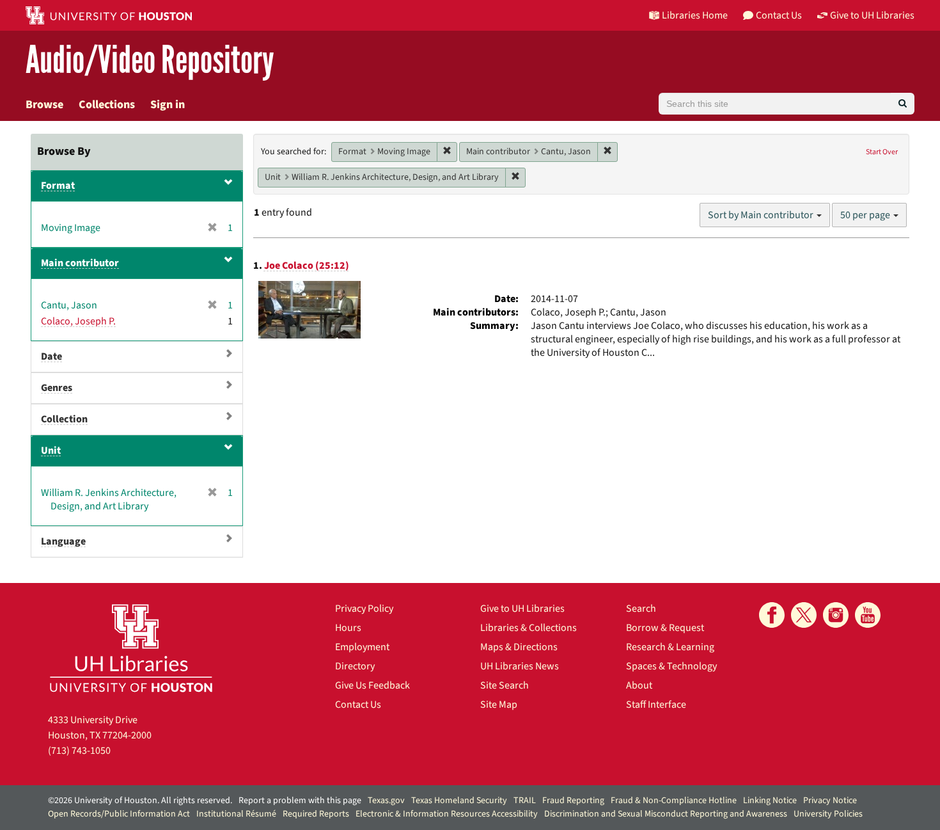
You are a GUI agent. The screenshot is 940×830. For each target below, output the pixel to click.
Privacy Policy (364, 609)
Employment (362, 647)
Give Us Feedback (372, 685)
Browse (44, 105)
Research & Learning (670, 647)
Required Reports (316, 814)
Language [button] (63, 541)
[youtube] (868, 615)
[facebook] (772, 615)
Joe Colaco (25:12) (306, 266)
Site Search (504, 685)
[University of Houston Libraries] (131, 648)
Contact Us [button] (779, 15)
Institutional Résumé (236, 814)
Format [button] (58, 186)
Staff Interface (656, 705)
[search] (902, 104)
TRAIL (524, 800)
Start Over (882, 152)
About (639, 685)
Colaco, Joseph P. (78, 321)
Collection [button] (64, 419)
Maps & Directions (519, 647)
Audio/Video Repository (150, 60)
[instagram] (836, 615)
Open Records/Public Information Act (119, 814)
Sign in (167, 105)
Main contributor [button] (80, 263)
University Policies (828, 814)
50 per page (866, 215)
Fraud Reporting (573, 800)
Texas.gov (386, 800)
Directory (355, 666)
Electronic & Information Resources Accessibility (447, 814)
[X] (804, 615)
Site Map (498, 705)
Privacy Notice (830, 800)
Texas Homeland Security (459, 800)
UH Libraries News (519, 666)
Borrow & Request (665, 628)
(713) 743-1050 (79, 751)
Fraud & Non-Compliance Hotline (674, 800)
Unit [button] (51, 450)
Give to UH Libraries (522, 609)
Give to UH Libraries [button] (872, 15)
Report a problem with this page (300, 800)
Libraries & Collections (528, 628)
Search (641, 609)
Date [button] (51, 356)
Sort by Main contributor (761, 215)
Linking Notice (770, 800)
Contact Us (358, 705)
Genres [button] (56, 388)
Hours (348, 628)
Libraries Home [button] (695, 15)
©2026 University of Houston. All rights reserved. (140, 800)
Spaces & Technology (671, 666)
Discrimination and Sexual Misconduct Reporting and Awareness (665, 814)
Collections (107, 105)
